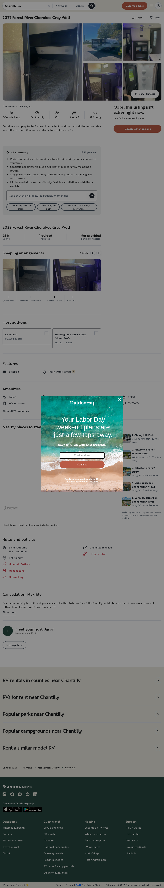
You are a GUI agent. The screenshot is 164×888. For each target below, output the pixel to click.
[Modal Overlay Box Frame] (82, 444)
